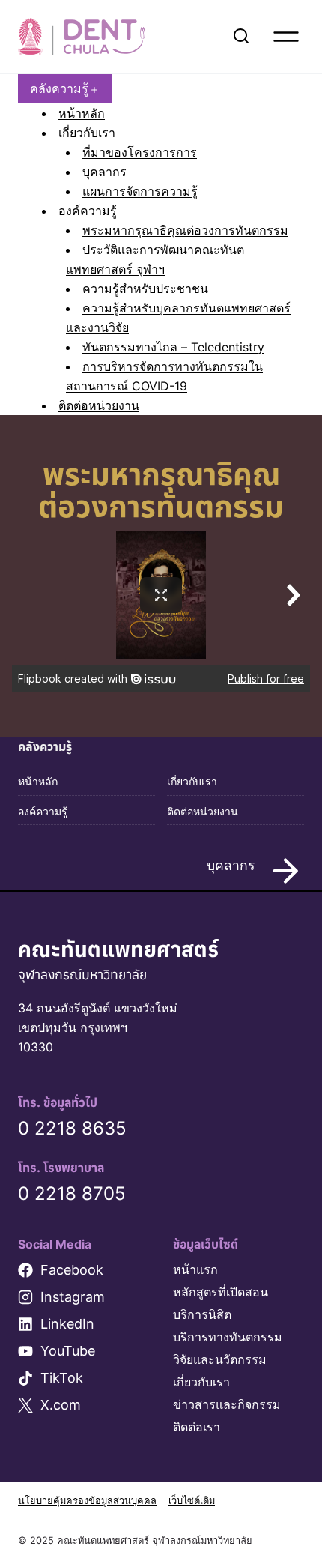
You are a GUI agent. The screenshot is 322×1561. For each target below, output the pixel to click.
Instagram (72, 1297)
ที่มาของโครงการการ (139, 152)
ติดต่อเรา (196, 1426)
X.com (60, 1405)
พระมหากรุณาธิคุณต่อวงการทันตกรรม (185, 230)
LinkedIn (67, 1324)
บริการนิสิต (202, 1314)
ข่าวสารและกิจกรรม (227, 1404)
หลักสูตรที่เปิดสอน (220, 1291)
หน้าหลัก (81, 113)
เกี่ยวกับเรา (86, 132)
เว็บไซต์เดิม (191, 1500)
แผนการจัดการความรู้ (140, 191)
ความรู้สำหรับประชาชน (145, 288)
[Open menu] (286, 37)
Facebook (71, 1270)
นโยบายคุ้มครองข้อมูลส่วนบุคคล (87, 1500)
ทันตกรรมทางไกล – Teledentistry (173, 346)
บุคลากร (104, 171)
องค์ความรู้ (87, 210)
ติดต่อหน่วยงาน (98, 405)
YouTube (67, 1351)
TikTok (61, 1378)
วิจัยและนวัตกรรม (220, 1359)
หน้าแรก (195, 1269)
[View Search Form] (241, 37)
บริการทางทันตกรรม (227, 1336)
